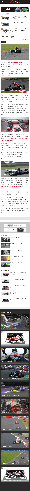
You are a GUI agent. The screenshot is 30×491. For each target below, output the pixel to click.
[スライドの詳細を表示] (15, 9)
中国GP (9, 42)
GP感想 (4, 42)
